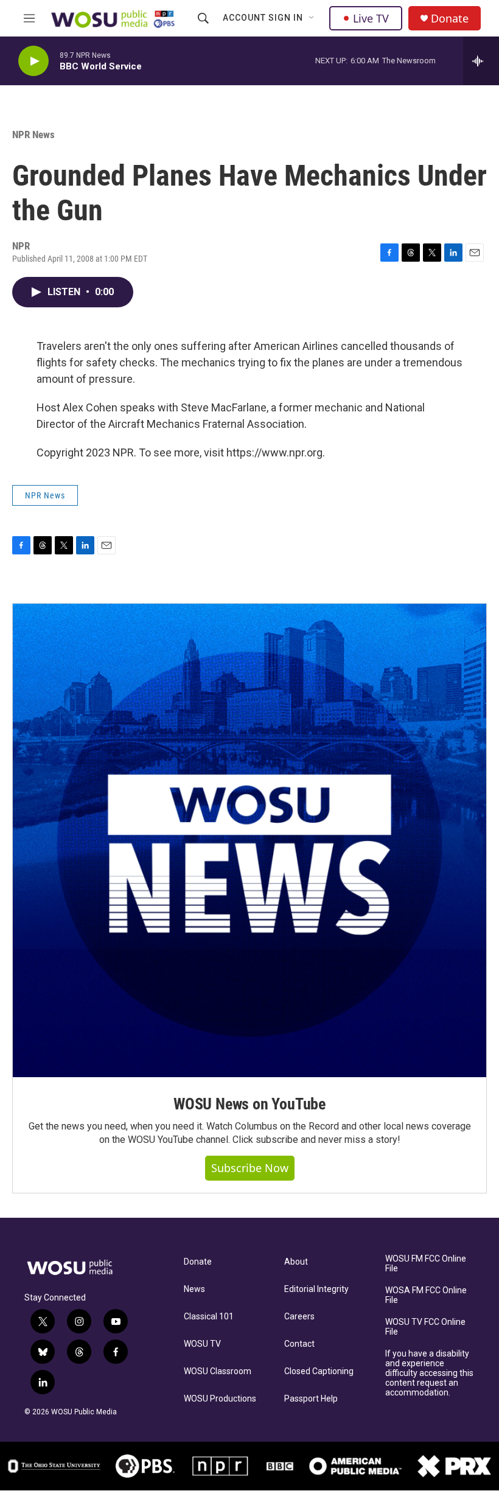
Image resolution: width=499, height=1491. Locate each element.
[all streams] (481, 61)
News (194, 1289)
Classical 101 (209, 1316)
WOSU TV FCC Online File (425, 1327)
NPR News (33, 134)
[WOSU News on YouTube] (249, 840)
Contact (299, 1344)
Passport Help (311, 1398)
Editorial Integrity (316, 1289)
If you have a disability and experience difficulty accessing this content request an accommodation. (429, 1373)
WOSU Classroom (217, 1371)
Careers (299, 1316)
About (296, 1261)
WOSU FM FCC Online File (425, 1263)
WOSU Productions (220, 1398)
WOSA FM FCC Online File (426, 1295)
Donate (450, 18)
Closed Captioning (319, 1371)
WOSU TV (202, 1344)
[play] (33, 61)
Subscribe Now (249, 1168)
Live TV (371, 18)
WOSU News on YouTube (249, 1104)
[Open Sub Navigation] (312, 18)
